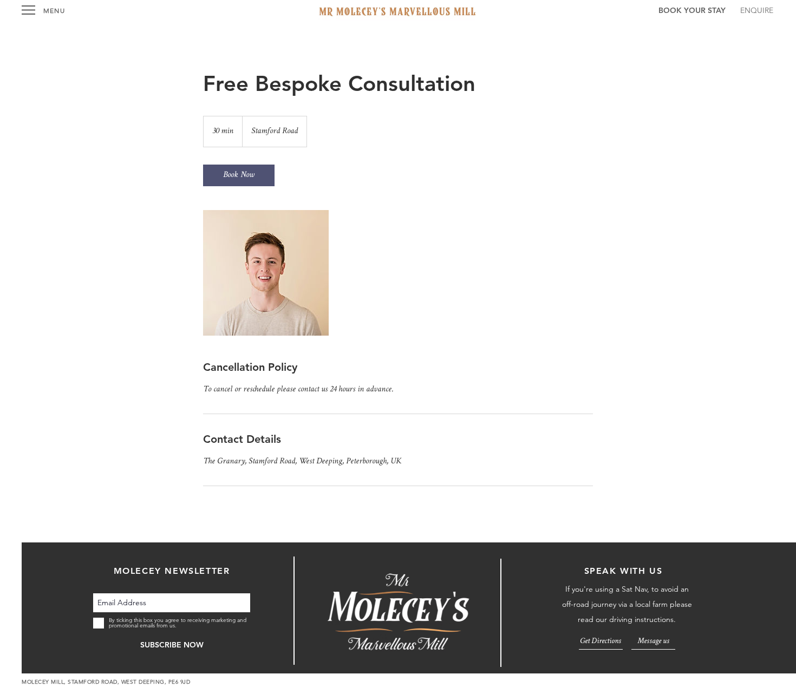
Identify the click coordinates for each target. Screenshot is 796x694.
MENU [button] (54, 10)
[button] (28, 10)
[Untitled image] (266, 273)
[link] (239, 175)
